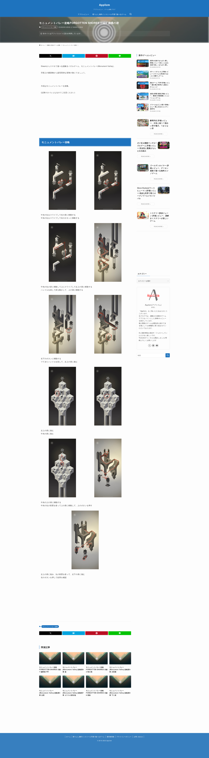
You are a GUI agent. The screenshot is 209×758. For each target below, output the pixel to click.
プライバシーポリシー (123, 737)
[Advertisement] (108, 601)
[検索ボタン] (130, 14)
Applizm (104, 4)
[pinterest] (153, 345)
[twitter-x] (149, 345)
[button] (50, 56)
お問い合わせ (138, 737)
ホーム (68, 737)
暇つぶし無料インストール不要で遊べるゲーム (88, 737)
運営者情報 (110, 737)
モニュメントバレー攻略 (49, 27)
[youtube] (157, 345)
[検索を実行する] (167, 355)
